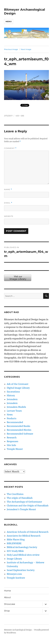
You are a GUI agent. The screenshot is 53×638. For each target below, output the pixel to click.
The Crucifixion (15, 494)
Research (12, 437)
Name (8, 189)
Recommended (15, 422)
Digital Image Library (18, 387)
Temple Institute (16, 577)
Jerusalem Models (16, 407)
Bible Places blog (16, 539)
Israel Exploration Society (21, 570)
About (7, 597)
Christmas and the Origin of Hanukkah (28, 505)
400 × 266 (19, 116)
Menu (9, 21)
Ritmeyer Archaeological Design (18, 630)
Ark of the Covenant (17, 384)
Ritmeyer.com (14, 574)
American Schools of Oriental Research (28, 532)
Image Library (14, 558)
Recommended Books (18, 426)
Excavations (13, 391)
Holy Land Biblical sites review (23, 554)
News (10, 414)
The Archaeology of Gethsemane (24, 501)
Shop (7, 610)
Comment (10, 148)
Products (11, 418)
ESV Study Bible (15, 551)
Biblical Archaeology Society (22, 547)
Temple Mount (15, 449)
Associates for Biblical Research (23, 535)
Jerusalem (12, 399)
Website (8, 216)
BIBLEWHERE (14, 543)
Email (8, 203)
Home (7, 590)
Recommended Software (20, 433)
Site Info (11, 445)
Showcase (9, 604)
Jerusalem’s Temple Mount (21, 509)
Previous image (11, 49)
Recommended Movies (19, 430)
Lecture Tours (14, 410)
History (11, 395)
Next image (26, 49)
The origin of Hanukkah (20, 498)
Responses (12, 441)
